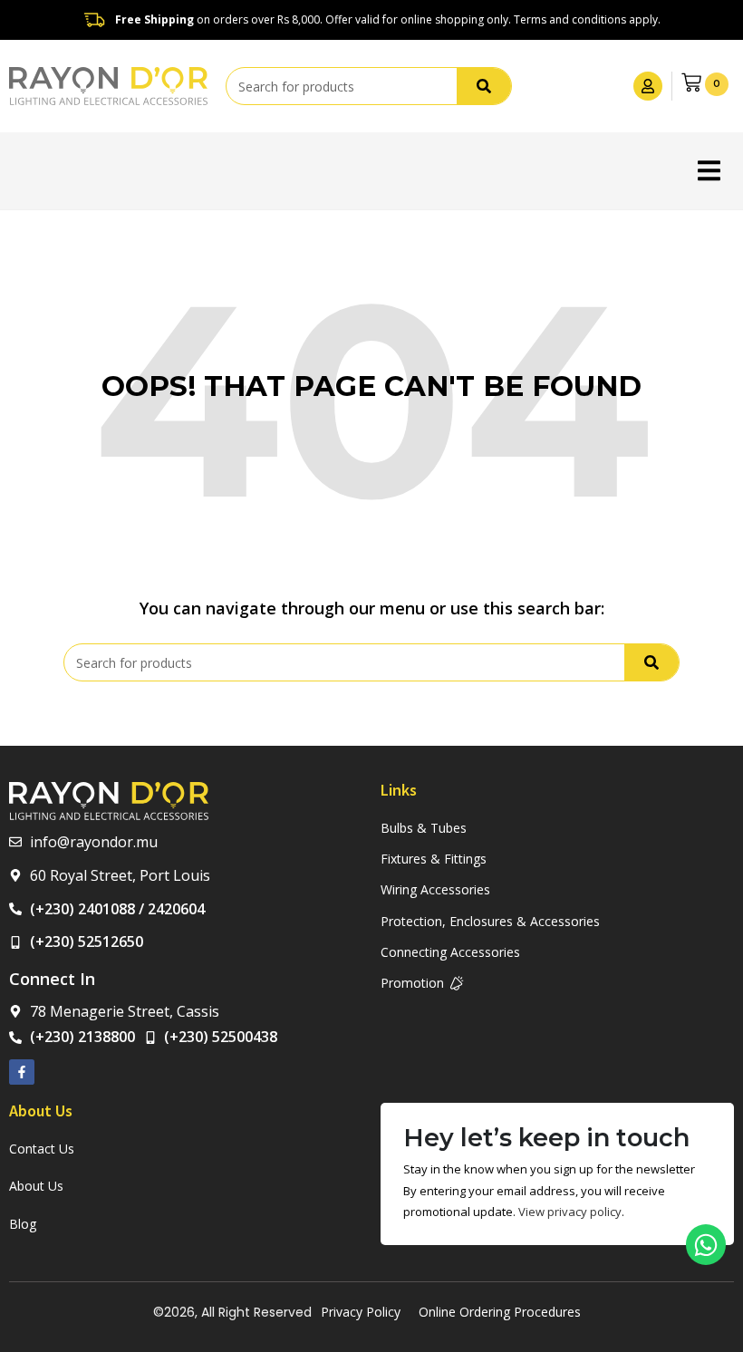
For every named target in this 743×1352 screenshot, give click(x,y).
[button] (709, 171)
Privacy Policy (360, 1311)
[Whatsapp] (706, 1244)
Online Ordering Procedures (500, 1311)
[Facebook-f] (21, 1072)
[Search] (484, 86)
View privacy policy (570, 1211)
